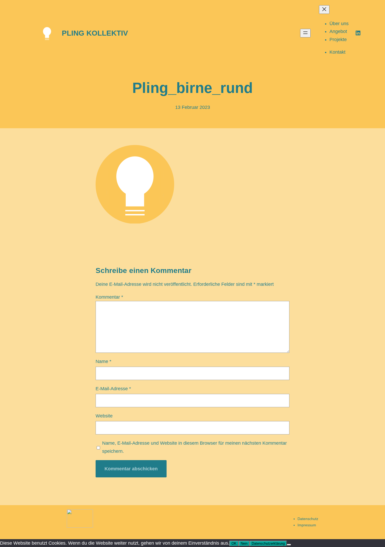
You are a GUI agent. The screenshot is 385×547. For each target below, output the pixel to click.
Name (103, 361)
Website (104, 415)
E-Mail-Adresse (113, 388)
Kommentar (109, 297)
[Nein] (289, 544)
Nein (244, 543)
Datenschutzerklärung (268, 543)
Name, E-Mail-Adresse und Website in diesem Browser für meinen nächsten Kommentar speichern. (194, 447)
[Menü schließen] (324, 9)
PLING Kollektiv (95, 33)
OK (234, 543)
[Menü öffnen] (305, 33)
